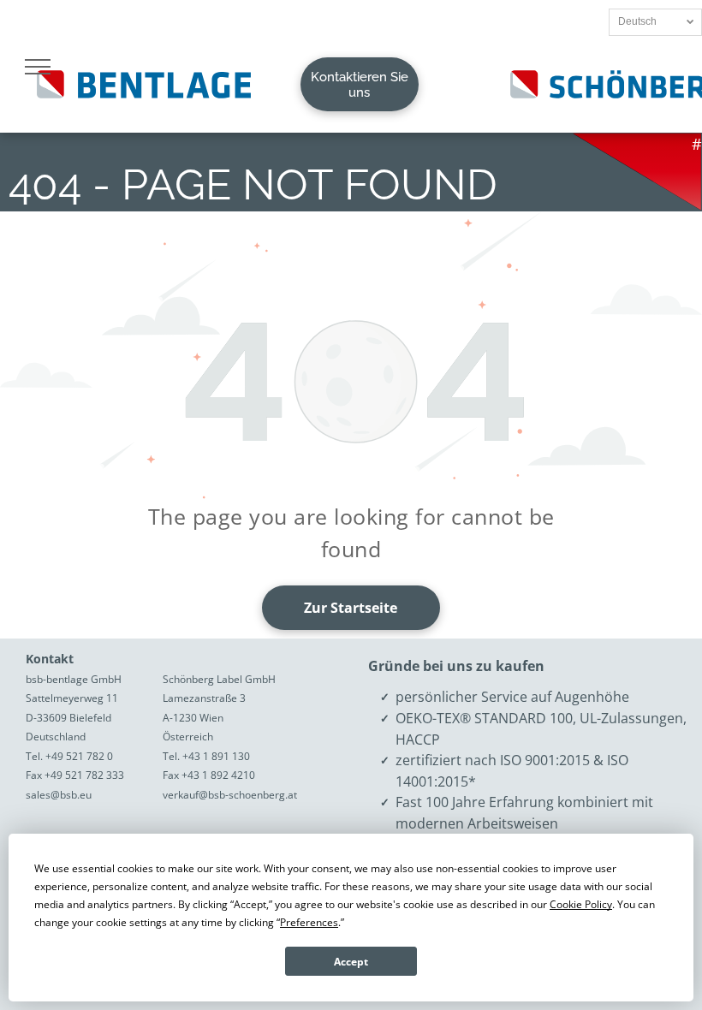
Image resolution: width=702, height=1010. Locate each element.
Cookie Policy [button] (581, 904)
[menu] (37, 67)
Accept (351, 961)
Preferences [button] (309, 922)
